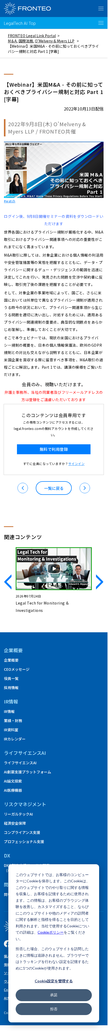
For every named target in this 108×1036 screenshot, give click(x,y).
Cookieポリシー (51, 932)
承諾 (53, 995)
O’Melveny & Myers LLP (54, 40)
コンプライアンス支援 (22, 832)
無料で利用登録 (54, 449)
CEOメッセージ (16, 669)
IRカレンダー (15, 738)
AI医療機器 (13, 790)
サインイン (76, 463)
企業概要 (13, 650)
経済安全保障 (15, 823)
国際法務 (26, 40)
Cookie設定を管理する (54, 981)
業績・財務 (13, 720)
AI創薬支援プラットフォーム (27, 771)
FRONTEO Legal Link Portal (32, 35)
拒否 (53, 1009)
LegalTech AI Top (20, 23)
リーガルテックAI (18, 814)
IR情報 (9, 711)
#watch (9, 201)
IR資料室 (11, 729)
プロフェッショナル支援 (24, 841)
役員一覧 (11, 678)
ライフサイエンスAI (20, 762)
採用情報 (11, 687)
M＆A (12, 40)
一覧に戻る (54, 488)
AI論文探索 (13, 781)
